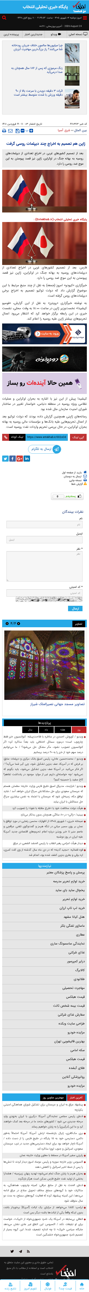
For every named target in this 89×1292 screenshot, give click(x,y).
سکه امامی (77, 1050)
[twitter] (5, 459)
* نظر (79, 549)
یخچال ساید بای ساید (70, 890)
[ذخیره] (18, 130)
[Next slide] (7, 623)
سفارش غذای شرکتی (71, 1014)
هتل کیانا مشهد (74, 917)
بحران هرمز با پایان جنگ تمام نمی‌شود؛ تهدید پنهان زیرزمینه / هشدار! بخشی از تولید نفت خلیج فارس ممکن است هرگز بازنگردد (43, 1176)
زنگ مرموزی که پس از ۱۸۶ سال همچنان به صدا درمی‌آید (37, 70)
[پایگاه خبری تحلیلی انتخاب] (79, 6)
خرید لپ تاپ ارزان (72, 908)
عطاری (80, 934)
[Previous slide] (18, 623)
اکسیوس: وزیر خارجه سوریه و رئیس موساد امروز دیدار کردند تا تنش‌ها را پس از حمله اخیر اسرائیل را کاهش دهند (43, 1164)
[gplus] (19, 459)
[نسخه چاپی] (4, 130)
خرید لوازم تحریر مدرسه (69, 881)
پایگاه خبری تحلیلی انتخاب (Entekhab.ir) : (60, 219)
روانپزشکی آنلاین (73, 1077)
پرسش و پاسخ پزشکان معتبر (66, 872)
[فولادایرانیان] (44, 334)
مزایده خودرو (76, 1032)
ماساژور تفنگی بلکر (72, 925)
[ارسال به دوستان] (10, 130)
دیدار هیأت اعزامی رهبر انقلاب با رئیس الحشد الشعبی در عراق (48, 843)
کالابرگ (80, 970)
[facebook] (12, 459)
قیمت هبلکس (75, 997)
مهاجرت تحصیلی (73, 988)
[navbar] (85, 18)
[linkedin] (27, 459)
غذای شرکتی (76, 952)
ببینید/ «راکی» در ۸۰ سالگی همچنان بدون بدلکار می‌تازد (52, 814)
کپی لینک (78, 437)
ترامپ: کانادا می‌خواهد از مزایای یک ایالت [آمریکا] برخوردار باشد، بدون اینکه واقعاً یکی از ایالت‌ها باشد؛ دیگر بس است (43, 1210)
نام (81, 518)
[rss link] (28, 1251)
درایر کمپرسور (76, 961)
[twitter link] (12, 1251)
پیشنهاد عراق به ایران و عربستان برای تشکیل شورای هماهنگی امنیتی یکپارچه (43, 1107)
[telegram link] (20, 1251)
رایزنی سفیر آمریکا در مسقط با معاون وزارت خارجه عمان (51, 1155)
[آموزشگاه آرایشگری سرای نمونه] (44, 383)
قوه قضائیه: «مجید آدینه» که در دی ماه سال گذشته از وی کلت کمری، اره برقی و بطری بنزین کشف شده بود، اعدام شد (43, 852)
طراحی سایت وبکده (72, 1023)
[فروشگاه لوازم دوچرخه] (44, 359)
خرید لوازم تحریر (74, 899)
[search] (4, 18)
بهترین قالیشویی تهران (69, 1041)
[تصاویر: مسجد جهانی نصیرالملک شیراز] (44, 665)
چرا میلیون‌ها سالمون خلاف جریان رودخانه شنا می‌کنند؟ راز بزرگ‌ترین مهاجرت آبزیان (37, 47)
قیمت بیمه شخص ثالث (69, 1005)
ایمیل (79, 533)
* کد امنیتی (76, 587)
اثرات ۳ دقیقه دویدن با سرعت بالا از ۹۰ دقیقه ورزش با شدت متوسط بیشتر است (38, 93)
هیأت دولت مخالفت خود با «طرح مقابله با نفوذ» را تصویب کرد (47, 808)
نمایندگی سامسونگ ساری (67, 943)
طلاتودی (79, 979)
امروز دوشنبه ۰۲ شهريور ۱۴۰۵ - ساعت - (58, 18)
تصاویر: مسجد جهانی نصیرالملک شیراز (57, 704)
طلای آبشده (77, 1068)
